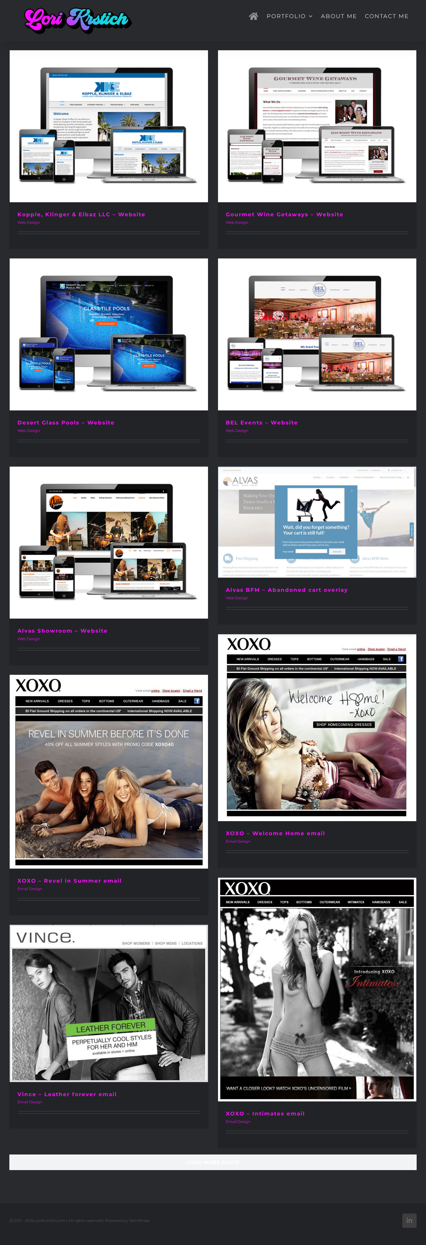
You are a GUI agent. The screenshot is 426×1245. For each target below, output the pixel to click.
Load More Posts (213, 1162)
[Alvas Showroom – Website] (109, 543)
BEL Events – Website (262, 422)
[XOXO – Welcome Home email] (317, 727)
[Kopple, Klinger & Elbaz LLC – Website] (109, 126)
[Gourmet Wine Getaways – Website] (317, 126)
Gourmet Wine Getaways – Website (285, 214)
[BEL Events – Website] (317, 334)
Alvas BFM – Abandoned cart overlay (287, 590)
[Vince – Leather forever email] (109, 1003)
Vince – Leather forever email (67, 1094)
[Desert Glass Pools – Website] (109, 334)
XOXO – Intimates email (265, 1113)
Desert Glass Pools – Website (66, 422)
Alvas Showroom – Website (62, 631)
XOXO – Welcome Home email (275, 833)
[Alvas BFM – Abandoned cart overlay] (317, 522)
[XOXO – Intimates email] (317, 989)
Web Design (28, 222)
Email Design (238, 841)
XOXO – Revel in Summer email (69, 881)
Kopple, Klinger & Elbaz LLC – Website (81, 214)
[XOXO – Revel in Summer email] (109, 772)
